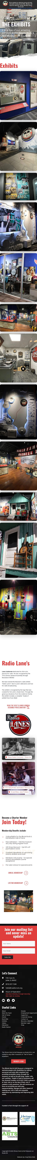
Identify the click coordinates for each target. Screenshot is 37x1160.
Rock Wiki (5, 1019)
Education (5, 1025)
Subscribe (7, 957)
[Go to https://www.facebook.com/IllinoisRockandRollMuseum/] (8, 1000)
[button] (18, 706)
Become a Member (27, 1021)
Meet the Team (7, 1013)
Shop (22, 1025)
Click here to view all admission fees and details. (20, 8)
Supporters (24, 1015)
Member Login (25, 1023)
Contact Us (24, 1019)
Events (4, 1017)
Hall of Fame (6, 1015)
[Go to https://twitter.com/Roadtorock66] (13, 1000)
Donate (23, 1011)
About (4, 1011)
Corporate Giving (26, 1017)
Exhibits (4, 1021)
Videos (4, 1023)
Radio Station (6, 1027)
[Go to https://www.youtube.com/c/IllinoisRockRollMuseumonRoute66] (3, 1000)
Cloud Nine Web (30, 1157)
